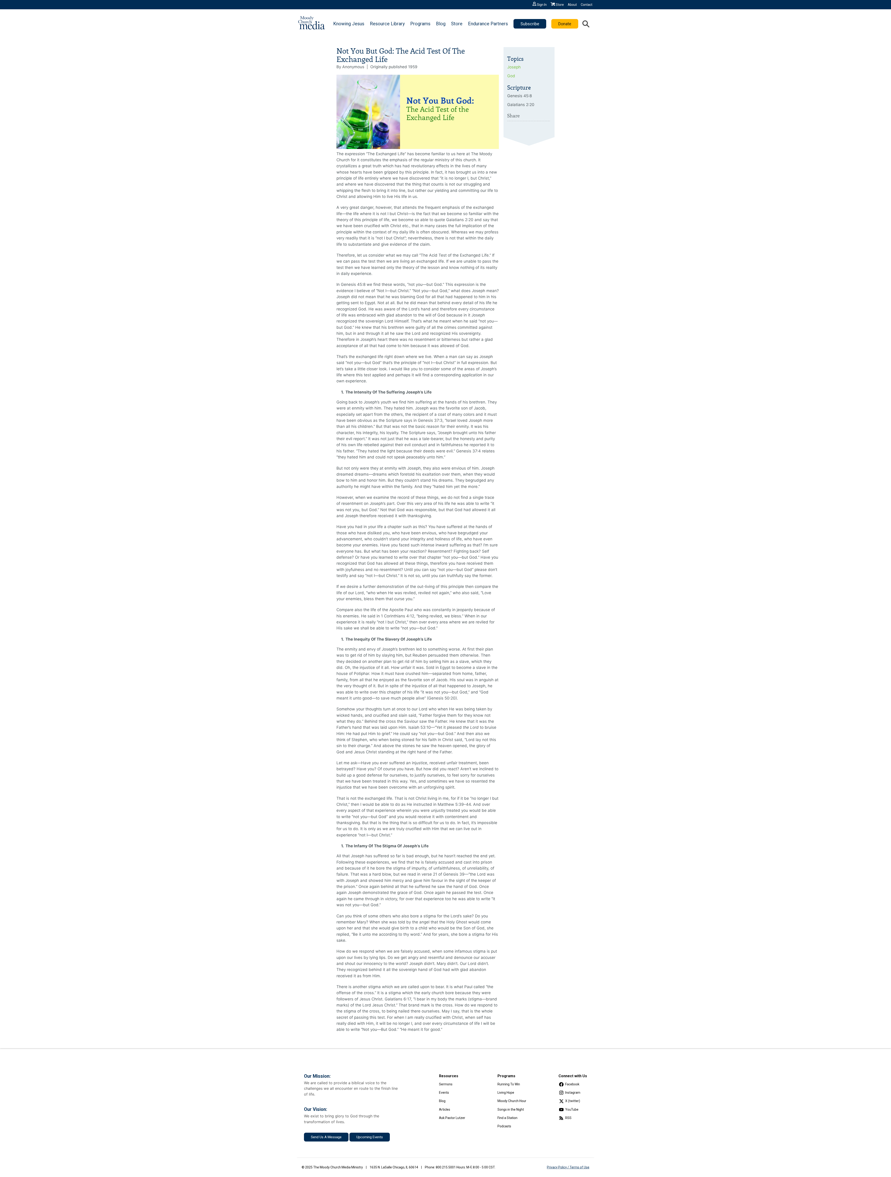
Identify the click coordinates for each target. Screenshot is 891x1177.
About (572, 4)
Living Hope (505, 1092)
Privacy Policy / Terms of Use (568, 1167)
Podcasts (504, 1126)
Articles (444, 1109)
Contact (586, 4)
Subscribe (529, 23)
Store (560, 4)
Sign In (541, 4)
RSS (568, 1118)
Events (444, 1092)
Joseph (514, 67)
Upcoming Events (369, 1137)
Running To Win (508, 1084)
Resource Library (387, 23)
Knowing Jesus (348, 23)
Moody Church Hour (511, 1101)
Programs (420, 23)
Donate (564, 23)
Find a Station (507, 1118)
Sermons (445, 1084)
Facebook (572, 1084)
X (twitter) (572, 1101)
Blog (441, 23)
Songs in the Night (510, 1109)
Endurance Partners (488, 23)
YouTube (571, 1109)
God (511, 76)
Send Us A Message (326, 1137)
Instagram (572, 1092)
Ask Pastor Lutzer (452, 1118)
